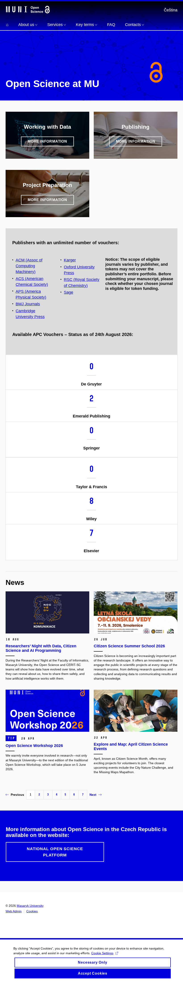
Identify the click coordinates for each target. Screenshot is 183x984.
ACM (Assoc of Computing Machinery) (29, 266)
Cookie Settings (102, 953)
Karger (70, 260)
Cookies (32, 911)
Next (92, 794)
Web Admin (14, 911)
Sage (68, 292)
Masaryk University (30, 905)
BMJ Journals (28, 304)
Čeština (170, 10)
